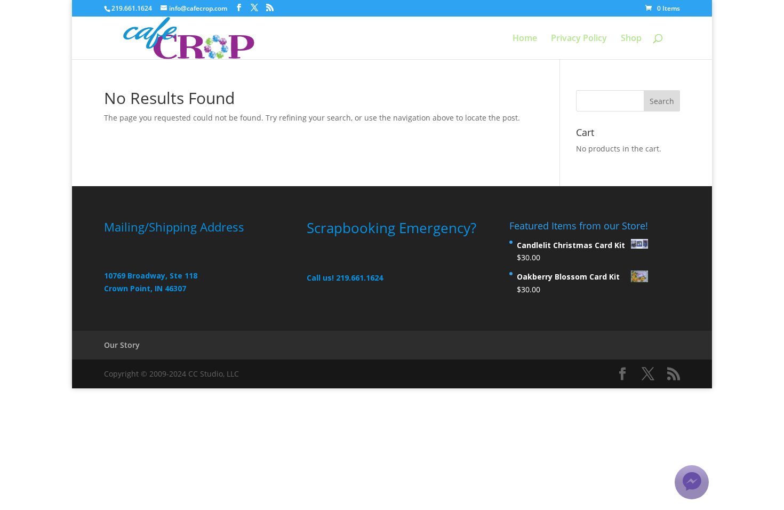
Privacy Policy (579, 39)
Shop (631, 39)
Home (525, 39)
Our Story (122, 345)
